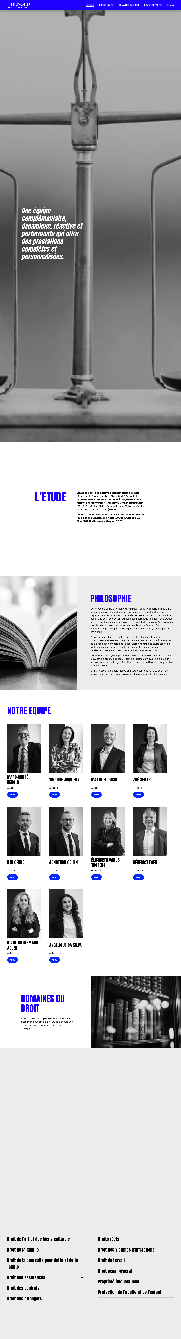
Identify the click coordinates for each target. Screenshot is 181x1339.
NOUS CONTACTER (153, 5)
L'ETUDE (90, 5)
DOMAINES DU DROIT (129, 5)
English (170, 5)
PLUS (13, 794)
